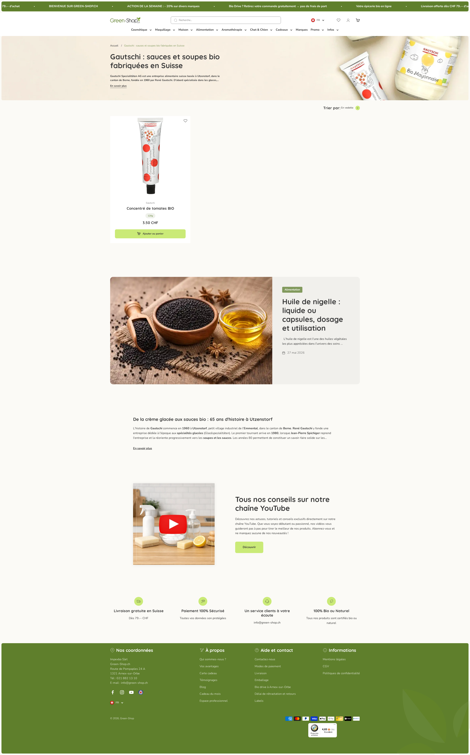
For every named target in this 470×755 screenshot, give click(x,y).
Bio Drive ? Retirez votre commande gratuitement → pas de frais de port (261, 6)
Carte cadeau (208, 673)
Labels (259, 701)
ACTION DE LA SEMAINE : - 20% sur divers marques (147, 6)
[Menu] (334, 725)
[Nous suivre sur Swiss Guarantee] (140, 692)
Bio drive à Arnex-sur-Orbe (273, 687)
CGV (326, 666)
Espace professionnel (214, 701)
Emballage (262, 680)
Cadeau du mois (210, 694)
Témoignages (208, 680)
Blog (203, 687)
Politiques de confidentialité (341, 673)
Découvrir (249, 547)
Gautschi (150, 202)
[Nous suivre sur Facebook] (112, 692)
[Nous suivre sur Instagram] (122, 692)
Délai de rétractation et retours (275, 694)
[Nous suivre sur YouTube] (131, 692)
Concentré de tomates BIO (150, 208)
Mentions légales (334, 659)
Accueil (114, 45)
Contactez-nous (265, 659)
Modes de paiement (268, 666)
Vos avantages (209, 666)
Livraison (261, 673)
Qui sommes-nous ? (213, 659)
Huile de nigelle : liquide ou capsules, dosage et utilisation (312, 315)
